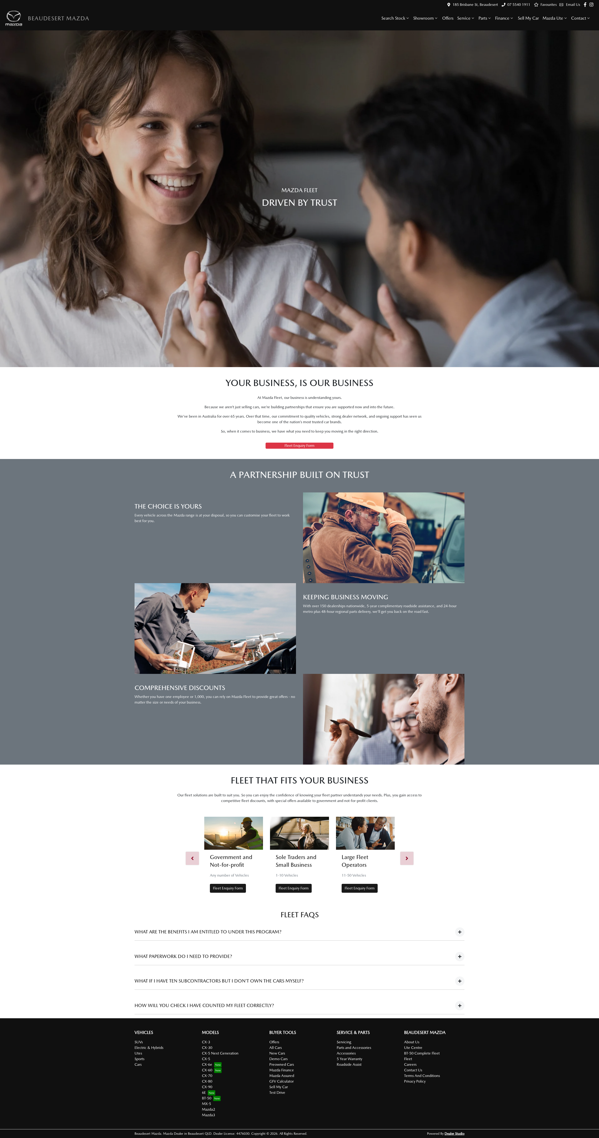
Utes (138, 1053)
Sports (139, 1059)
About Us (411, 1042)
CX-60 (207, 1070)
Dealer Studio (454, 1133)
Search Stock (393, 18)
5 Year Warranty (349, 1059)
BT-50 (206, 1098)
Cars (138, 1064)
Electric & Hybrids (149, 1047)
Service (464, 18)
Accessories (346, 1053)
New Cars (277, 1053)
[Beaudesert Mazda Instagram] (592, 4)
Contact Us (413, 1070)
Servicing (344, 1042)
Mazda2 (208, 1109)
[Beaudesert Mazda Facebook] (586, 4)
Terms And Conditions (422, 1075)
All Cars (275, 1047)
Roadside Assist (349, 1064)
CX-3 (206, 1042)
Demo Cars (278, 1059)
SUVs (139, 1042)
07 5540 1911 (518, 4)
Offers (447, 18)
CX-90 (207, 1087)
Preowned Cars (281, 1064)
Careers (410, 1064)
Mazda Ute (553, 18)
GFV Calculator (281, 1081)
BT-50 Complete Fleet (422, 1053)
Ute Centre (413, 1047)
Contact (578, 18)
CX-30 (207, 1047)
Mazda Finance (281, 1070)
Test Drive (277, 1092)
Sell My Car (528, 18)
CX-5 (206, 1059)
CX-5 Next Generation (220, 1053)
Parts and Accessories (354, 1047)
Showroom (423, 18)
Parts (482, 18)
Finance (502, 18)
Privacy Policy (415, 1081)
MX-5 (206, 1104)
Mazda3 (208, 1115)
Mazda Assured (281, 1075)
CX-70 (207, 1075)
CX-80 (207, 1081)
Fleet (408, 1059)
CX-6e (207, 1064)
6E (204, 1092)
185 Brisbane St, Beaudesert (475, 4)
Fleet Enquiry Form (299, 445)
